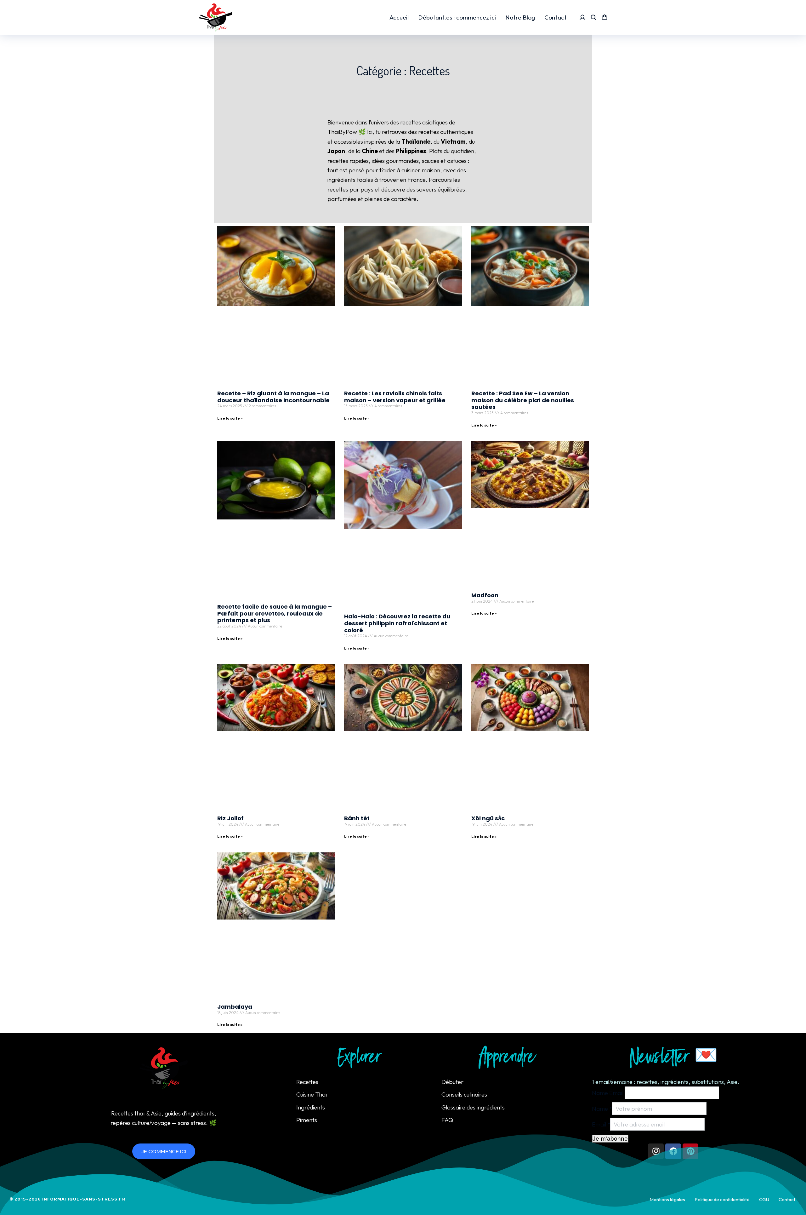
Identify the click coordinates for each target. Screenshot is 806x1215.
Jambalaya (234, 1007)
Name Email (607, 1093)
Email (601, 1124)
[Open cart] (604, 17)
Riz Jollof (230, 818)
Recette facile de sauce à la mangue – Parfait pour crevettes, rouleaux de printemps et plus (274, 613)
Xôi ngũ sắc (488, 818)
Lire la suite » (229, 418)
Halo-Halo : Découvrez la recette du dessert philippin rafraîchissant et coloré (397, 623)
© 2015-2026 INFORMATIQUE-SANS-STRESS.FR (67, 1199)
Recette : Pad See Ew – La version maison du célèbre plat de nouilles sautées (522, 400)
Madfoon (484, 595)
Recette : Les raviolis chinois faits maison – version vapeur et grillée (395, 396)
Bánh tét (357, 818)
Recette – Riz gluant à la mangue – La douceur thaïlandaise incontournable (273, 396)
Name (602, 1108)
